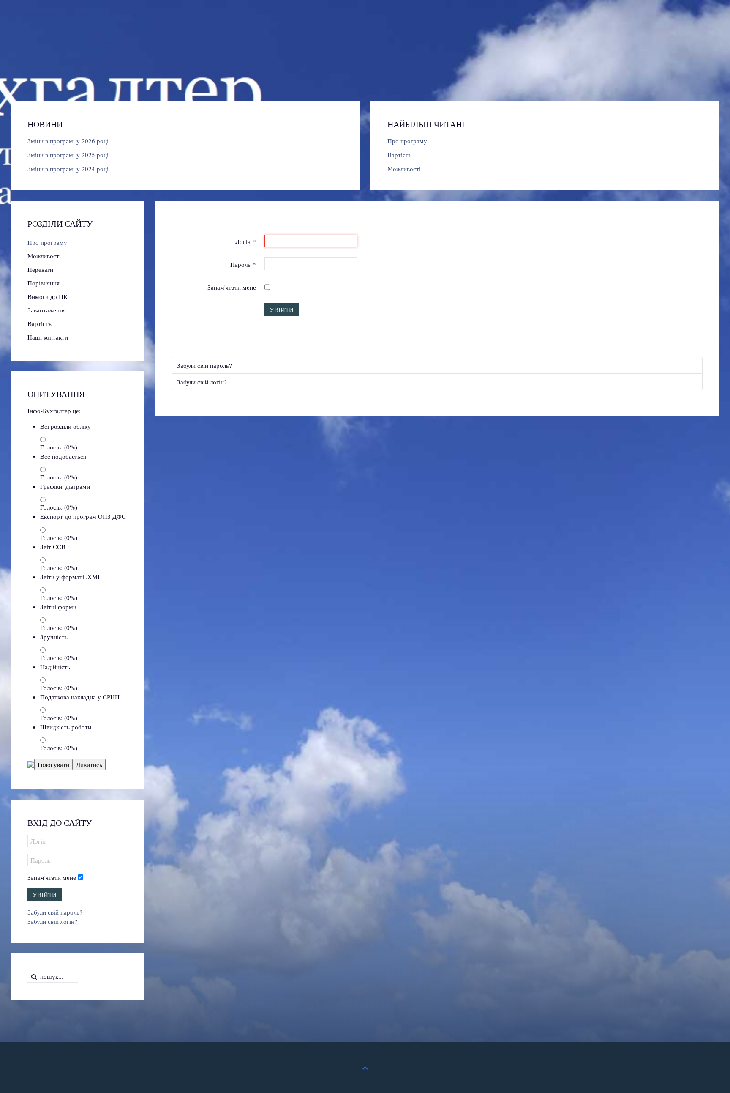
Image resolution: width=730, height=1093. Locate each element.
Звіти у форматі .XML (70, 577)
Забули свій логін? (202, 382)
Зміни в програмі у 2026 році (68, 141)
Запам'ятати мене (231, 287)
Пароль (243, 264)
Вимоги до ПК (47, 296)
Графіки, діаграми (65, 486)
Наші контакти (47, 337)
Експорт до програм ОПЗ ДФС (83, 516)
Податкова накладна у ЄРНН (80, 697)
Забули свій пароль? (204, 365)
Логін (245, 241)
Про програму (407, 141)
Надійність (55, 667)
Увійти (282, 309)
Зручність (54, 637)
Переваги (40, 269)
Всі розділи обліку (65, 426)
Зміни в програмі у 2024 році (68, 168)
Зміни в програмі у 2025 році (68, 155)
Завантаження (46, 310)
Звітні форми (58, 607)
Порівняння (43, 283)
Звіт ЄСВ (52, 546)
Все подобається (63, 456)
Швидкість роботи (65, 727)
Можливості (404, 168)
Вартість (399, 155)
